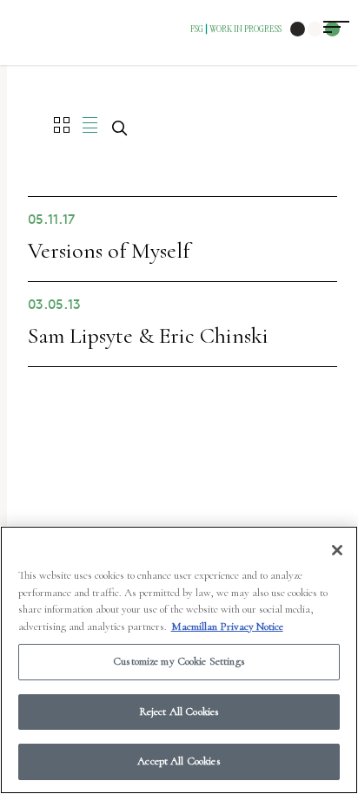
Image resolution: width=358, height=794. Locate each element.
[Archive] (90, 125)
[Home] (62, 125)
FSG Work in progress (236, 29)
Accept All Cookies (178, 761)
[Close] (337, 550)
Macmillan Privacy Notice (227, 626)
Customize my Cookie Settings (179, 661)
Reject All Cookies (179, 712)
